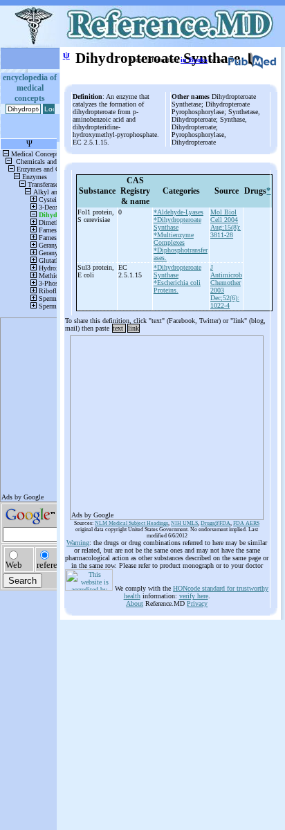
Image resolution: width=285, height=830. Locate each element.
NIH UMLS (184, 523)
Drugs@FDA (215, 523)
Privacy (197, 603)
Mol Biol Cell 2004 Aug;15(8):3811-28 (225, 223)
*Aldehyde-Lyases (178, 212)
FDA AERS (246, 523)
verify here (193, 596)
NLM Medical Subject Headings (131, 523)
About (134, 603)
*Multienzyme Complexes (174, 238)
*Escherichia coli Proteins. (177, 286)
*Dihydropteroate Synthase (177, 223)
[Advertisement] (166, 423)
